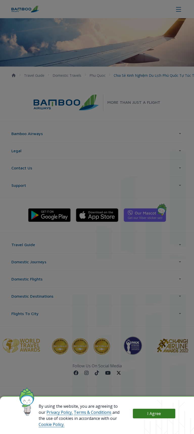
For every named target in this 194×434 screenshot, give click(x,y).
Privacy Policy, (59, 412)
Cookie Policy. (51, 424)
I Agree (154, 413)
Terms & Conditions (92, 412)
